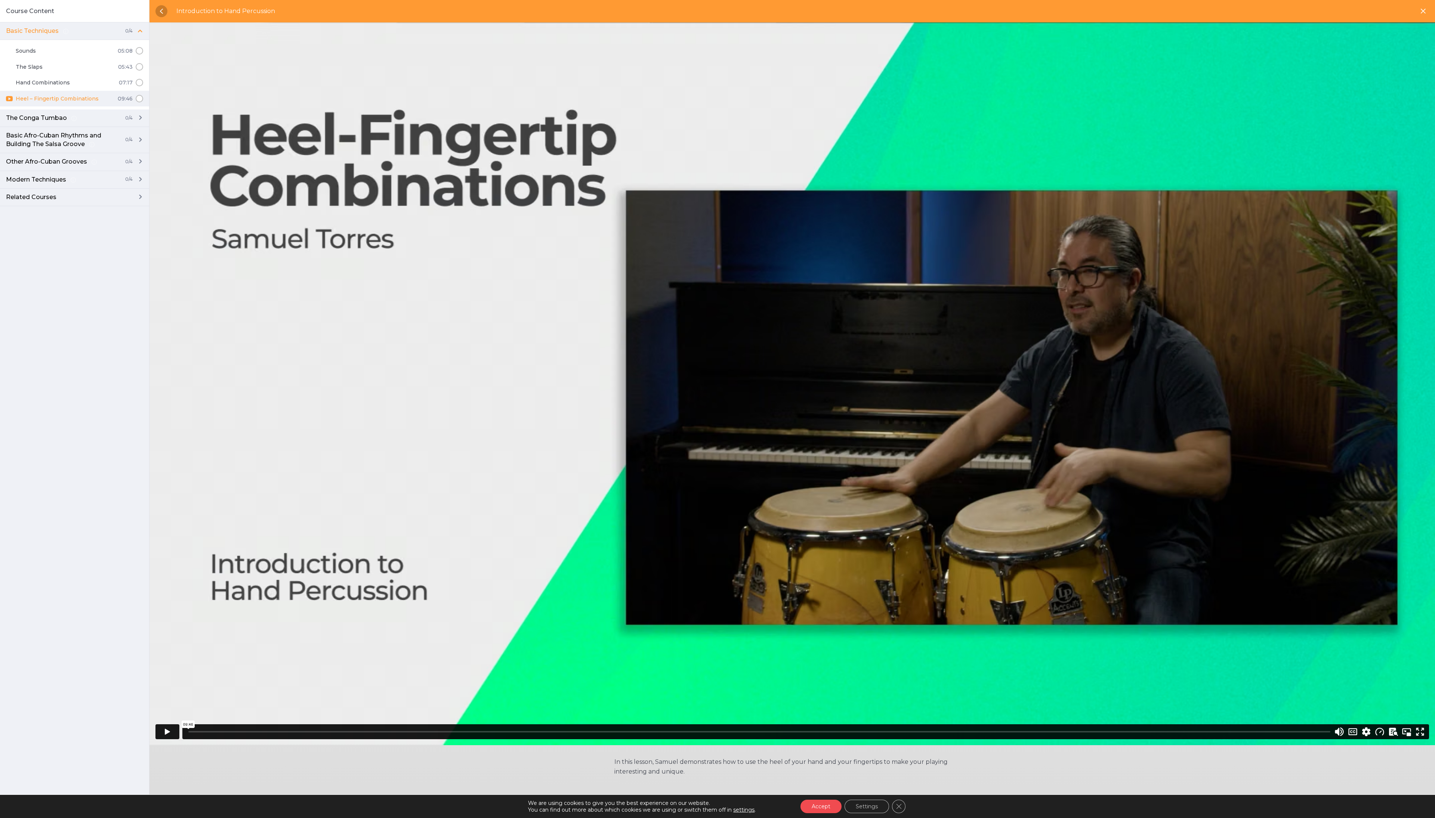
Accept (821, 806)
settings (743, 809)
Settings (867, 806)
